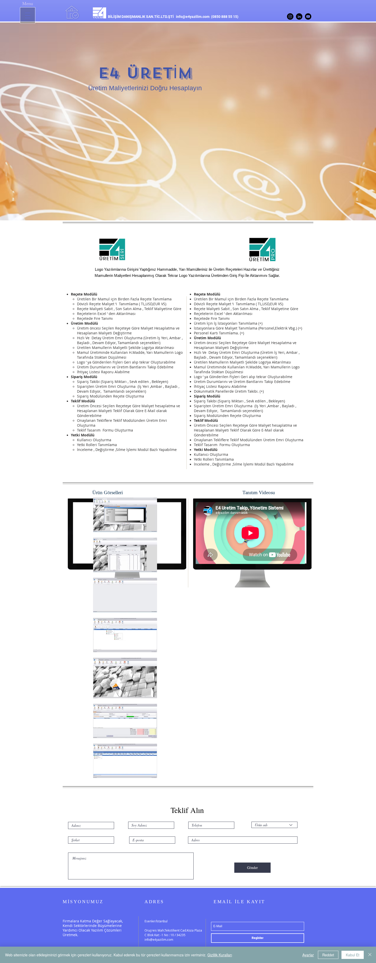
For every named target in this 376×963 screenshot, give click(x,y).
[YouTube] (308, 16)
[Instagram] (290, 16)
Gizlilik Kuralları (219, 954)
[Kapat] (370, 955)
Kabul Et (352, 954)
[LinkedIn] (299, 16)
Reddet (328, 954)
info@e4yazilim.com (192, 17)
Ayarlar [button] (308, 954)
